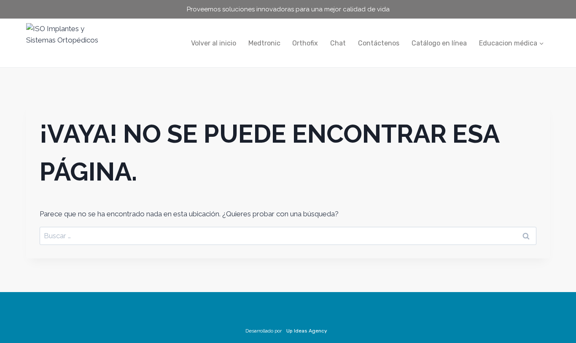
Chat (338, 43)
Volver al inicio (213, 43)
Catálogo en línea (439, 43)
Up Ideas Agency (306, 331)
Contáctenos (378, 43)
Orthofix (305, 43)
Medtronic (264, 43)
